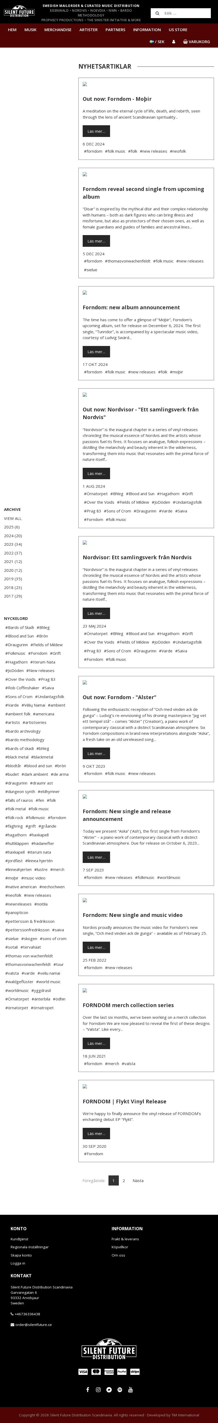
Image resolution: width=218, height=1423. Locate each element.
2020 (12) (13, 570)
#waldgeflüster (19, 981)
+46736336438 (27, 1314)
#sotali (11, 947)
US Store (178, 29)
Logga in (18, 1263)
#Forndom (37, 653)
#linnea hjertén (39, 860)
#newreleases (18, 904)
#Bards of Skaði (19, 627)
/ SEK (159, 41)
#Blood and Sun (19, 636)
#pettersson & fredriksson (29, 921)
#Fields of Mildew (47, 644)
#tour (58, 964)
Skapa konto (21, 1255)
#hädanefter (42, 843)
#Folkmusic (15, 653)
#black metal (16, 757)
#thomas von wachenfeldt (29, 955)
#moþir (12, 877)
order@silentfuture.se (33, 1324)
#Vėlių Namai (33, 705)
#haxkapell (39, 834)
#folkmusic (35, 817)
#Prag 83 (47, 679)
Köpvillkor (120, 1247)
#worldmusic (17, 990)
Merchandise (58, 29)
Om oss (118, 1255)
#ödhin (59, 998)
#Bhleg (43, 627)
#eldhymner (49, 791)
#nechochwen (52, 886)
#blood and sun (38, 765)
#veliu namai (48, 973)
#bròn (60, 765)
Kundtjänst (19, 1239)
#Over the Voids (20, 679)
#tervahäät (30, 947)
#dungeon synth (20, 791)
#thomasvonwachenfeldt (28, 964)
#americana (43, 713)
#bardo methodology (24, 739)
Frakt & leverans (125, 1239)
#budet (12, 774)
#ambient (56, 705)
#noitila (41, 904)
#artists (12, 722)
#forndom (57, 817)
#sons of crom (53, 938)
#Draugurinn (16, 644)
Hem (12, 29)
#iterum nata (39, 852)
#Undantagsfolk (49, 696)
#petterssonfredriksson (27, 929)
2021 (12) (13, 561)
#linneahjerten (18, 869)
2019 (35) (13, 578)
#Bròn (42, 636)
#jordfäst (14, 860)
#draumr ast (41, 783)
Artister (88, 29)
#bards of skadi (19, 748)
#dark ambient (35, 774)
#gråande (47, 826)
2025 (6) (12, 526)
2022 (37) (13, 553)
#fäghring (14, 826)
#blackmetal (42, 757)
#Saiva (48, 687)
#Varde (12, 705)
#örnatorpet (16, 1007)
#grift (31, 826)
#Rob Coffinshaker (22, 687)
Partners (115, 29)
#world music (48, 981)
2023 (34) (13, 544)
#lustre (41, 869)
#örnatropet (42, 1007)
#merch (57, 869)
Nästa (138, 1180)
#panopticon (16, 912)
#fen (40, 800)
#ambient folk (17, 713)
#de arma (60, 774)
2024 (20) (13, 535)
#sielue (12, 938)
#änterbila (41, 998)
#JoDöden (14, 670)
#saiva (58, 929)
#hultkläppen (17, 843)
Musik (30, 29)
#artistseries (35, 722)
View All (13, 518)
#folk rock (14, 817)
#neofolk (13, 895)
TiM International (185, 1415)
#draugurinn (16, 783)
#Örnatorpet (17, 998)
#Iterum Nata (42, 662)
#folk (51, 800)
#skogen (29, 938)
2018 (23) (13, 587)
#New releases (40, 670)
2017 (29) (13, 596)
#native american (21, 886)
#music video (33, 877)
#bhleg (42, 748)
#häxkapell (15, 852)
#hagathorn (16, 834)
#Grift (55, 653)
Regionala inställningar (30, 1247)
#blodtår (13, 765)
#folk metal (15, 808)
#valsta (12, 973)
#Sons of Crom (18, 696)
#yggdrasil (41, 990)
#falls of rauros (19, 800)
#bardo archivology (23, 731)
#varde (28, 973)
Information (147, 29)
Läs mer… (96, 131)
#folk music (38, 808)
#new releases (37, 895)
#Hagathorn (16, 662)
